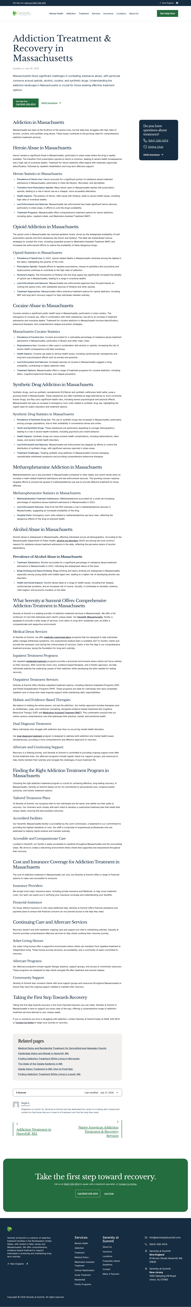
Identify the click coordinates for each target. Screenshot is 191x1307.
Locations (107, 1256)
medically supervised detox (57, 637)
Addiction (79, 1248)
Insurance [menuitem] (108, 13)
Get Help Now (167, 13)
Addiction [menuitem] (71, 13)
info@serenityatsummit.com (165, 1237)
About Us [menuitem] (134, 13)
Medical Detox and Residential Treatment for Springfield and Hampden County (62, 1048)
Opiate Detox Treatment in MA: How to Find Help (45, 1069)
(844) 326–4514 (158, 1244)
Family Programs (83, 1284)
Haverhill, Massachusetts (90, 617)
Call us (35, 3)
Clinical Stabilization (84, 1270)
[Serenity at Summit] (29, 1229)
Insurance (107, 1251)
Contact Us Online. (128, 1184)
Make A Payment (111, 1274)
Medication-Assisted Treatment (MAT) (62, 712)
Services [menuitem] (96, 13)
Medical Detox (82, 1257)
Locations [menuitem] (121, 13)
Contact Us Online (25, 1022)
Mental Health (81, 1243)
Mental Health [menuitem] (56, 13)
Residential (80, 1279)
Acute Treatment (83, 1275)
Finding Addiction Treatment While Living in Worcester (49, 1058)
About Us (107, 1247)
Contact (106, 1269)
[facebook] (177, 3)
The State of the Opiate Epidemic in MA (40, 1063)
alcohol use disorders (67, 540)
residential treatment (36, 661)
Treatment (79, 1252)
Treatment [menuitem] (84, 13)
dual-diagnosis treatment (29, 736)
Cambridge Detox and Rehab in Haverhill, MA (43, 1053)
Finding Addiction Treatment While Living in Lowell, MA (49, 1074)
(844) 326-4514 (72, 1184)
